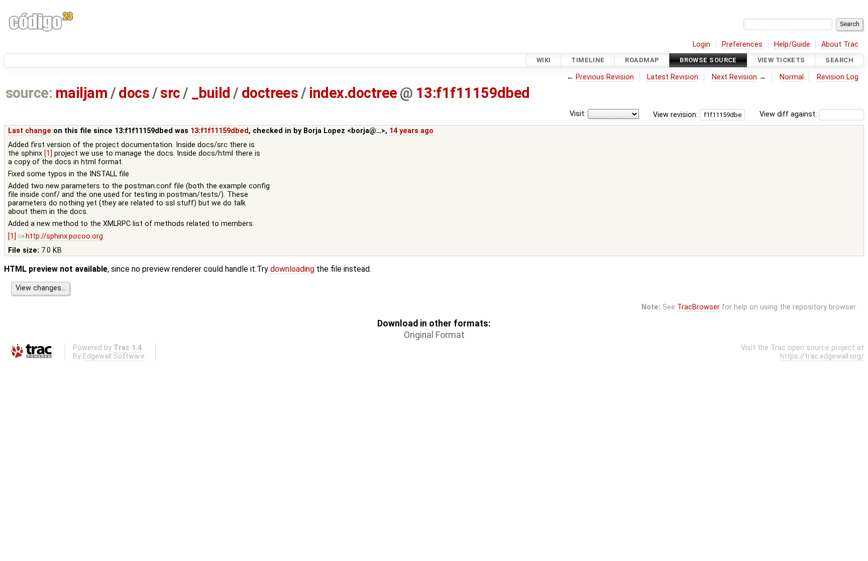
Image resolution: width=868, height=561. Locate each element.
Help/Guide (792, 44)
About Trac (839, 44)
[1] (48, 153)
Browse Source (708, 60)
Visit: (578, 113)
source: (29, 92)
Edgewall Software (114, 356)
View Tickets (781, 60)
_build (211, 92)
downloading (292, 269)
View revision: (675, 114)
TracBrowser (698, 307)
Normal (792, 77)
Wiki (543, 60)
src (170, 92)
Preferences (742, 44)
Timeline (587, 60)
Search (839, 60)
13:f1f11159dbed (473, 92)
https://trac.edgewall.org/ (822, 356)
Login (701, 44)
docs (134, 92)
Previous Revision (605, 77)
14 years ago (411, 131)
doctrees (270, 92)
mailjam (81, 92)
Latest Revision (672, 77)
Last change (29, 131)
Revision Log (837, 77)
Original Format (434, 335)
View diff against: (789, 114)
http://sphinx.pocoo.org (64, 236)
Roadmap (642, 60)
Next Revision (734, 77)
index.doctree (353, 92)
